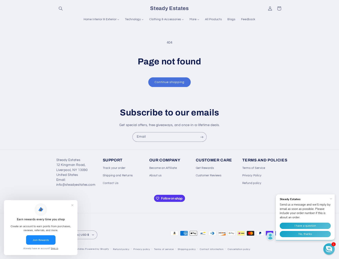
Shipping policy (187, 249)
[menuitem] (101, 19)
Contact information (212, 249)
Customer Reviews (208, 175)
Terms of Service (253, 168)
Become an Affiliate (163, 168)
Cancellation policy (239, 249)
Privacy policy (141, 249)
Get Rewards (205, 168)
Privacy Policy (252, 175)
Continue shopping (170, 82)
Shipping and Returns (118, 175)
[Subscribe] (201, 137)
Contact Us (110, 183)
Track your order (114, 168)
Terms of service (164, 249)
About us (155, 175)
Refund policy (251, 183)
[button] (60, 8)
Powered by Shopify (97, 249)
